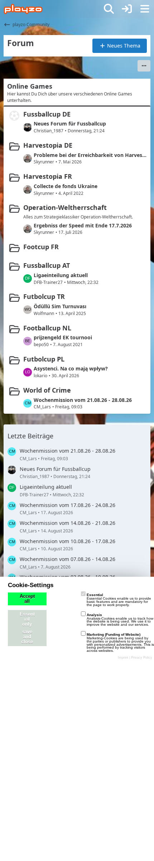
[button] (144, 66)
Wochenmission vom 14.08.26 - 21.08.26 (67, 523)
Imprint (123, 657)
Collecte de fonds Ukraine (65, 186)
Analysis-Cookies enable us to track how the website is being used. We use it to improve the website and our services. (120, 620)
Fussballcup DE (47, 114)
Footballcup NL (47, 328)
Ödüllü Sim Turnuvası (60, 306)
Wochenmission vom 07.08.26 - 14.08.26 (67, 559)
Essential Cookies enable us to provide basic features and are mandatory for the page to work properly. (119, 600)
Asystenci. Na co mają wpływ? (71, 368)
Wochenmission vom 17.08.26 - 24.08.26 (67, 505)
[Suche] (109, 9)
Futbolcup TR (44, 296)
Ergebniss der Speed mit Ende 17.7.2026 (83, 225)
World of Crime (47, 390)
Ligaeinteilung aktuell (61, 275)
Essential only (27, 619)
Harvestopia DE (47, 145)
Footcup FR (41, 246)
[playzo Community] (23, 9)
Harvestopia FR (47, 176)
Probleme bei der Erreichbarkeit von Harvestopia (90, 155)
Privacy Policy (141, 657)
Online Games (29, 86)
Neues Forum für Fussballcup (70, 123)
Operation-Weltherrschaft (65, 207)
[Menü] (145, 9)
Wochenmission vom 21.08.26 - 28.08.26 (83, 400)
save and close (27, 636)
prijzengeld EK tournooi (63, 337)
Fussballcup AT (46, 265)
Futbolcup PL (43, 359)
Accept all (27, 599)
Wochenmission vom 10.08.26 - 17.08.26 (67, 541)
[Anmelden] (127, 9)
